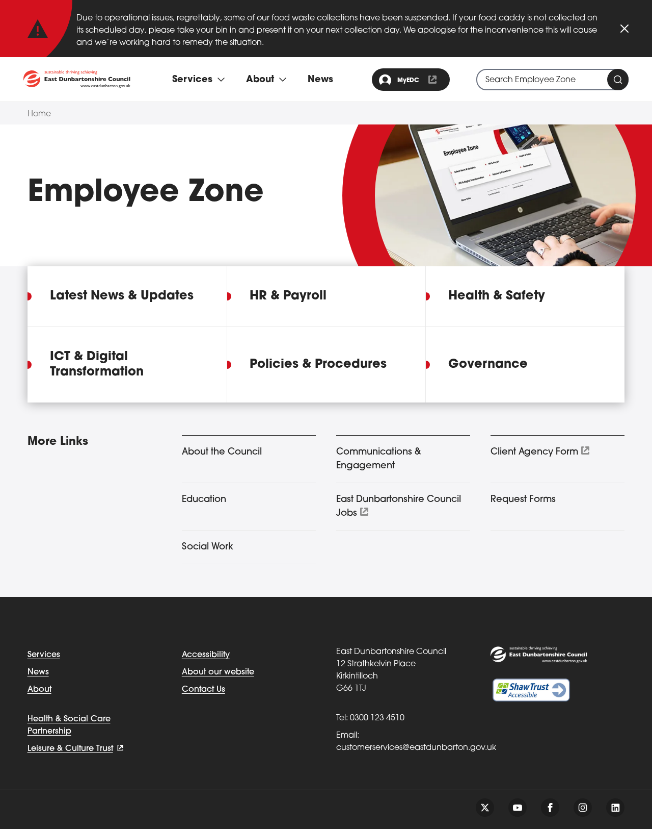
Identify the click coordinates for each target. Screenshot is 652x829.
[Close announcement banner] (624, 28)
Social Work (207, 547)
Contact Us (203, 690)
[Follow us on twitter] (485, 807)
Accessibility (206, 655)
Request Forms (523, 500)
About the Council (222, 452)
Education (204, 500)
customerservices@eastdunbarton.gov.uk (416, 748)
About (39, 690)
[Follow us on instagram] (583, 807)
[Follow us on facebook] (550, 807)
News (320, 80)
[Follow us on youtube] (517, 807)
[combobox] (552, 79)
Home (39, 114)
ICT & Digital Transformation (97, 365)
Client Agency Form (534, 452)
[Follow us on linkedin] (615, 807)
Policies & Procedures (318, 365)
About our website (218, 672)
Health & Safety (496, 296)
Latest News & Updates (122, 296)
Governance (488, 365)
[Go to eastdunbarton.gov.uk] (76, 79)
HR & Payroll (288, 296)
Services (44, 655)
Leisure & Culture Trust (70, 749)
